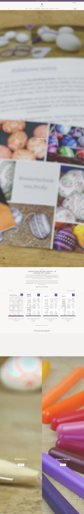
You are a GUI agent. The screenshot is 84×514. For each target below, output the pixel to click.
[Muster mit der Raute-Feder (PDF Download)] (68, 305)
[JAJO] (42, 5)
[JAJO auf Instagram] (75, 2)
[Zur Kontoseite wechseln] (73, 8)
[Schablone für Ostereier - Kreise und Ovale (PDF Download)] (16, 305)
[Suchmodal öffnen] (8, 8)
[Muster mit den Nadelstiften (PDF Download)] (33, 305)
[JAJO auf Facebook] (73, 2)
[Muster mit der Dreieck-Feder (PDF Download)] (51, 305)
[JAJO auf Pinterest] (74, 2)
